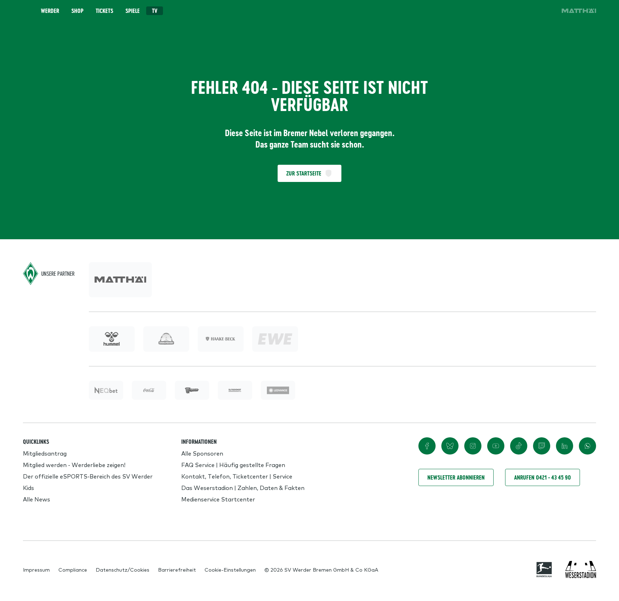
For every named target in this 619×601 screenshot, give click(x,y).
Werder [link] (50, 11)
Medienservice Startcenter (218, 499)
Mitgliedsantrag (45, 453)
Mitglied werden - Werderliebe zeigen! (74, 464)
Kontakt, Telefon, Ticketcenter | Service (236, 476)
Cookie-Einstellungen (230, 569)
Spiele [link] (132, 11)
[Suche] (507, 10)
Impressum (36, 569)
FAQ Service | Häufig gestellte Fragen (233, 464)
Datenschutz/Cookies (122, 569)
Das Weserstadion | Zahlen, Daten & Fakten (242, 487)
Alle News (36, 499)
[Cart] (527, 10)
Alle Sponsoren (202, 453)
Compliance (72, 569)
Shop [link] (77, 11)
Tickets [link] (104, 11)
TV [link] (154, 11)
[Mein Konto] (547, 10)
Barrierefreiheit (177, 569)
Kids (28, 487)
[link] (579, 10)
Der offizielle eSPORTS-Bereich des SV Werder (88, 476)
